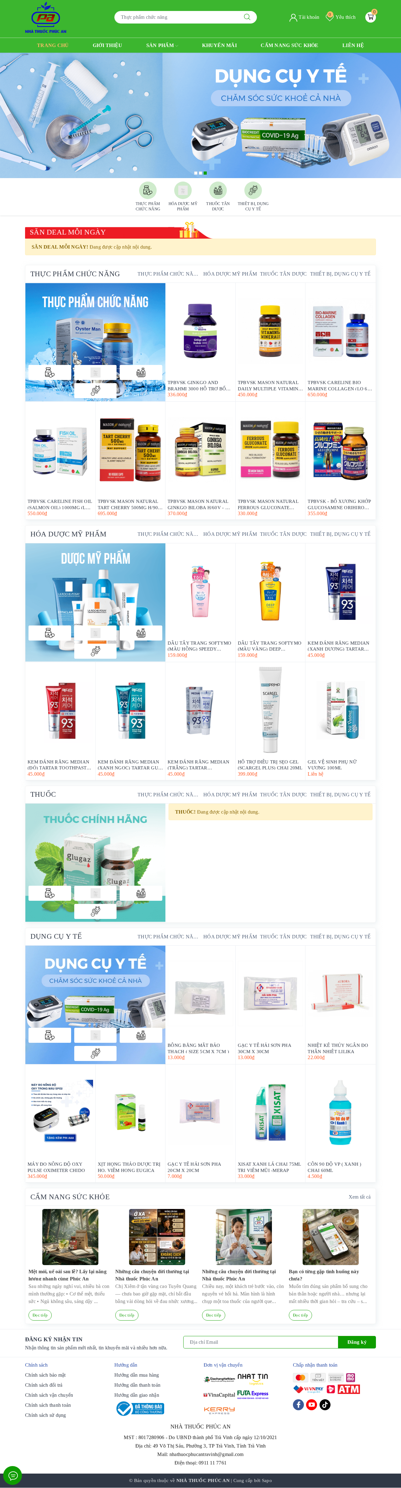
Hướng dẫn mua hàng (136, 1375)
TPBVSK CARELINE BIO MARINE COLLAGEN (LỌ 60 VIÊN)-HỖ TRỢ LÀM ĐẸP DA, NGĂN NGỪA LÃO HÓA (340, 385)
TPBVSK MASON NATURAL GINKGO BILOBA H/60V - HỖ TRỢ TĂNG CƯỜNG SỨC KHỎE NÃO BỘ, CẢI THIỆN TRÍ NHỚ (200, 504)
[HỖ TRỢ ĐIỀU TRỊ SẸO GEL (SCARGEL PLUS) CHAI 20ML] (270, 710)
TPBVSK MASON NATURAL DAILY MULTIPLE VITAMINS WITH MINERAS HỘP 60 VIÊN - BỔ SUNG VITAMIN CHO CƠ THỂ (269, 385)
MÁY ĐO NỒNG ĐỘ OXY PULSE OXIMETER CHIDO (56, 1167)
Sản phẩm (160, 45)
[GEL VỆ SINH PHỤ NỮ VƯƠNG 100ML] (340, 710)
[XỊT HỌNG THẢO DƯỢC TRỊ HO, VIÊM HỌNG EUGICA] (130, 1112)
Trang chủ (53, 45)
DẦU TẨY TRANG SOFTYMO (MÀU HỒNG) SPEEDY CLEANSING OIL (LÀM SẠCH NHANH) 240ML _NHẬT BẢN (200, 646)
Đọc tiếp (40, 1315)
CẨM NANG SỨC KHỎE (70, 1197)
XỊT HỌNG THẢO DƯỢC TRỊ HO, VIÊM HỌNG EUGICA (129, 1167)
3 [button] (205, 173)
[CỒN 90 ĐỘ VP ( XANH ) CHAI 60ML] (340, 1112)
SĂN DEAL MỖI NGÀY (68, 232)
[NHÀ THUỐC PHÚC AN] (45, 16)
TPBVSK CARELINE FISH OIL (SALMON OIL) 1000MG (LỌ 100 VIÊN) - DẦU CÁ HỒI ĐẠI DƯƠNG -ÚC (60, 504)
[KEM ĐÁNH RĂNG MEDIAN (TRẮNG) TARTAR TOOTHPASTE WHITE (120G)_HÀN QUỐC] (200, 710)
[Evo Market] (95, 1005)
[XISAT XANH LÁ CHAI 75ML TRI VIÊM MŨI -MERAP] (270, 1112)
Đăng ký (357, 1342)
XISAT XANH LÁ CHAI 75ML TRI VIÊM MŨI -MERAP (269, 1167)
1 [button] (195, 173)
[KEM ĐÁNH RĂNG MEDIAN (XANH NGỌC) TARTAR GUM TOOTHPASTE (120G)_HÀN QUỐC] (130, 710)
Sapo (267, 1480)
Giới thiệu (107, 45)
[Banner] (95, 342)
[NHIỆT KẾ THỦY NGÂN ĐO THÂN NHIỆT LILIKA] (340, 993)
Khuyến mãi (219, 45)
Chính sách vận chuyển (49, 1395)
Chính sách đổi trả (44, 1385)
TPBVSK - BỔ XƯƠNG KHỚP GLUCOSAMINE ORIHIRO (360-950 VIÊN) (339, 504)
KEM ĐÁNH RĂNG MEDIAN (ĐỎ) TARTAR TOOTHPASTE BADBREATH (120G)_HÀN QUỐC (59, 764)
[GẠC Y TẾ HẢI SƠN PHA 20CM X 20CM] (200, 1112)
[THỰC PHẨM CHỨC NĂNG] (50, 372)
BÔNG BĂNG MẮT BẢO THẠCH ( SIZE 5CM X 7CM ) (198, 1048)
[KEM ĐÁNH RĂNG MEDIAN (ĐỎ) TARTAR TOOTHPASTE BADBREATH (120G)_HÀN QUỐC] (60, 710)
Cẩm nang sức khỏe (289, 45)
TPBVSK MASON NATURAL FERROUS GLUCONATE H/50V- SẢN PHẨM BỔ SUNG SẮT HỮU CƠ (269, 504)
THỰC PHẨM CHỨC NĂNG (75, 274)
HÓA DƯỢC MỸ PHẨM (230, 274)
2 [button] (200, 173)
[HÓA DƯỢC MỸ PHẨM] (95, 372)
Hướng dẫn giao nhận (136, 1395)
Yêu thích (342, 17)
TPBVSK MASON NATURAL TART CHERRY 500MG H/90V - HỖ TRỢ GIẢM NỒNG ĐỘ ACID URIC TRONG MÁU (130, 504)
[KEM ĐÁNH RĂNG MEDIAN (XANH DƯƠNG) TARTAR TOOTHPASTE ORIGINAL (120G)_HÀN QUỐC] (340, 591)
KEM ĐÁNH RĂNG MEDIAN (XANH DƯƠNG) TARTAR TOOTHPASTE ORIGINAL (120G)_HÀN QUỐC (338, 646)
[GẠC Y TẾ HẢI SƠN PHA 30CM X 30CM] (270, 993)
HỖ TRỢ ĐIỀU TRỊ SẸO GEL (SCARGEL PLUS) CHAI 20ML (270, 764)
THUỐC (43, 794)
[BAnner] (95, 602)
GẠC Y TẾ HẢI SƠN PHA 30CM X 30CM (264, 1048)
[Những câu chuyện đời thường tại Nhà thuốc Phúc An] (157, 1237)
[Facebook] (298, 1404)
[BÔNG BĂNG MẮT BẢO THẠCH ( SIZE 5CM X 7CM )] (200, 993)
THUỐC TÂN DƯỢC (283, 274)
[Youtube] (311, 1404)
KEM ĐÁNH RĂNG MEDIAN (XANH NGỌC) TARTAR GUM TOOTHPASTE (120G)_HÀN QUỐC (130, 764)
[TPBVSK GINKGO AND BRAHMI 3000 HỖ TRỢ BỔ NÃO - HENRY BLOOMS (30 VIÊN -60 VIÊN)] (200, 331)
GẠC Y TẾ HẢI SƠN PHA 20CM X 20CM (194, 1167)
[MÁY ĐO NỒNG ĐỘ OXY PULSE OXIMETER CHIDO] (60, 1112)
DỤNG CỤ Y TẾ (56, 936)
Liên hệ (353, 45)
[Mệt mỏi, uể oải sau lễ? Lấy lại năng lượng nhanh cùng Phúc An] (70, 1237)
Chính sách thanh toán (48, 1405)
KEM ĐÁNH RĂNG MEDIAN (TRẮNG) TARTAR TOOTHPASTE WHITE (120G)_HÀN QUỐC (198, 764)
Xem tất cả (360, 1197)
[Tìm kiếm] (247, 17)
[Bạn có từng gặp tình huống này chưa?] (330, 1237)
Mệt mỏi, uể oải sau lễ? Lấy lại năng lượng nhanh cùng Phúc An (68, 1274)
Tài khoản (308, 17)
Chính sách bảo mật (45, 1375)
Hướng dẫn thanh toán (137, 1385)
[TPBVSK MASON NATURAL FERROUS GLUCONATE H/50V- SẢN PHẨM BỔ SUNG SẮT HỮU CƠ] (270, 449)
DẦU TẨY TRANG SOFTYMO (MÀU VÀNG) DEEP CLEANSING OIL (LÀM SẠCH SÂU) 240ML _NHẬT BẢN (270, 646)
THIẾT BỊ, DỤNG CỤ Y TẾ (340, 274)
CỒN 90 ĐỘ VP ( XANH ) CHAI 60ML (334, 1167)
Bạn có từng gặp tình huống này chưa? (324, 1274)
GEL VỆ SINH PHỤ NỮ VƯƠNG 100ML (332, 764)
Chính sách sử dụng (45, 1415)
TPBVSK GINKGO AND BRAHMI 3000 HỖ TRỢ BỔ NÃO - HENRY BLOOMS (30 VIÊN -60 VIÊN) (198, 385)
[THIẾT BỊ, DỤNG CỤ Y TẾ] (95, 390)
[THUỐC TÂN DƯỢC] (141, 372)
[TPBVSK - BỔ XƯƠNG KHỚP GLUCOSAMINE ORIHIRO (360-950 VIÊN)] (340, 449)
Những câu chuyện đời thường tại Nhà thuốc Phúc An (152, 1274)
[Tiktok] (325, 1404)
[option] (200, 115)
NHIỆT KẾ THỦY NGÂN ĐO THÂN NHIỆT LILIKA (338, 1048)
